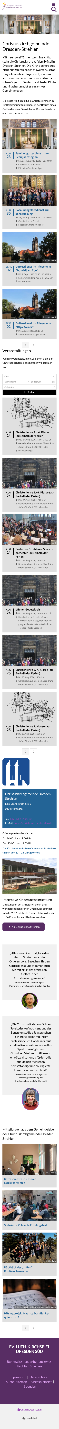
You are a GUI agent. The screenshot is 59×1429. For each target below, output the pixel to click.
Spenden (30, 1386)
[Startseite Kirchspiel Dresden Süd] (22, 6)
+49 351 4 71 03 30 (20, 818)
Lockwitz (45, 1361)
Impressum (17, 1377)
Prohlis (22, 1366)
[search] (54, 9)
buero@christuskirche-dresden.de (33, 822)
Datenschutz (38, 1377)
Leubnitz (30, 1361)
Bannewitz (14, 1361)
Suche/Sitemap (16, 1382)
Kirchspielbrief (41, 1382)
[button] (50, 4)
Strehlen (36, 1366)
